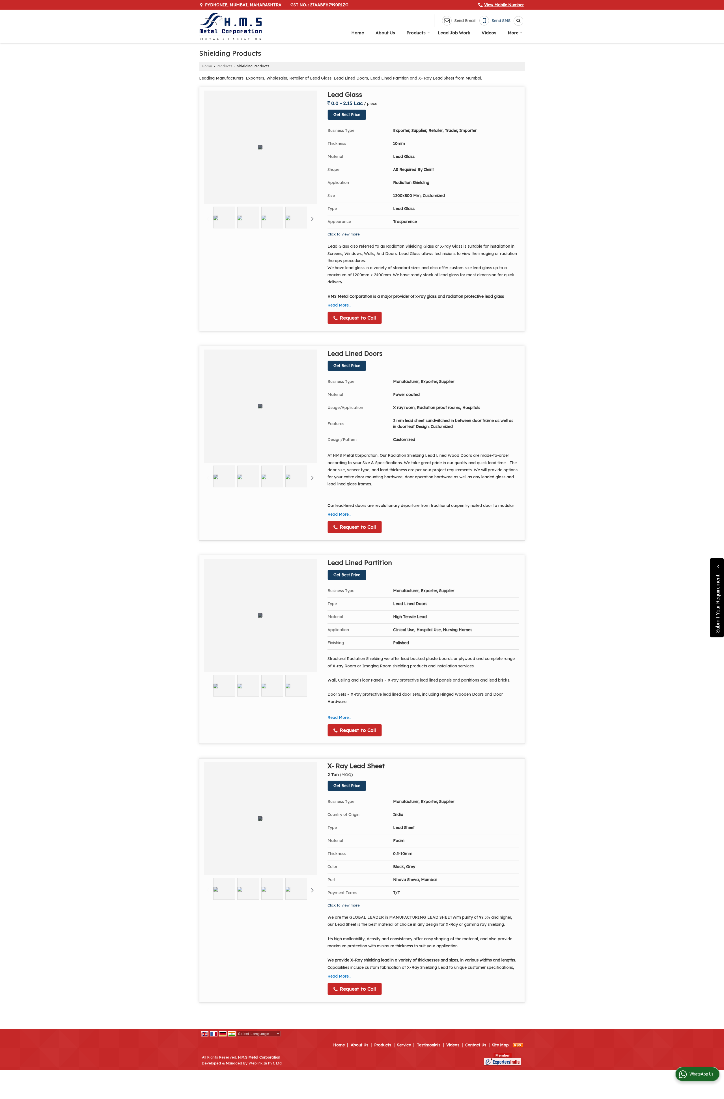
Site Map (500, 1044)
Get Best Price (346, 114)
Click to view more (343, 234)
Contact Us (475, 1044)
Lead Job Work (454, 32)
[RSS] (518, 1044)
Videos (489, 32)
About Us (385, 32)
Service (404, 1044)
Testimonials (428, 1044)
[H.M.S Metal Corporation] (230, 26)
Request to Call (357, 318)
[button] (504, 4)
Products (416, 32)
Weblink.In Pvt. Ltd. (266, 1063)
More (513, 32)
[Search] (516, 21)
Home (358, 32)
